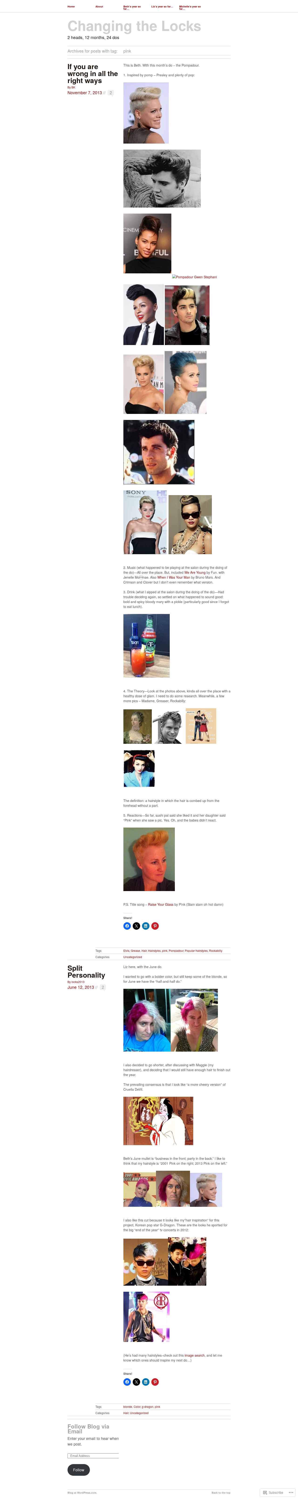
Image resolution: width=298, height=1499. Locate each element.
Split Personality (86, 971)
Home (71, 6)
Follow (78, 1469)
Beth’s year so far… (132, 7)
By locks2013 (76, 982)
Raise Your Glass (160, 904)
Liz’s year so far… (162, 6)
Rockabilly (215, 950)
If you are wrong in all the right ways (93, 73)
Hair (144, 950)
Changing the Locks (134, 25)
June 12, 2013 (81, 987)
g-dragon (147, 1406)
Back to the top (221, 1492)
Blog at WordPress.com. (82, 1492)
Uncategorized (132, 957)
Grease (135, 950)
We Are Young (195, 572)
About (99, 6)
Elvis (126, 950)
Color (137, 1406)
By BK (71, 87)
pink (164, 950)
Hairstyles (154, 950)
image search (195, 1355)
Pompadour (176, 950)
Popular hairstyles (196, 950)
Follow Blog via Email (88, 1428)
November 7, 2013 (85, 92)
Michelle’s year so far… (190, 7)
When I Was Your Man (173, 577)
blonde (127, 1406)
